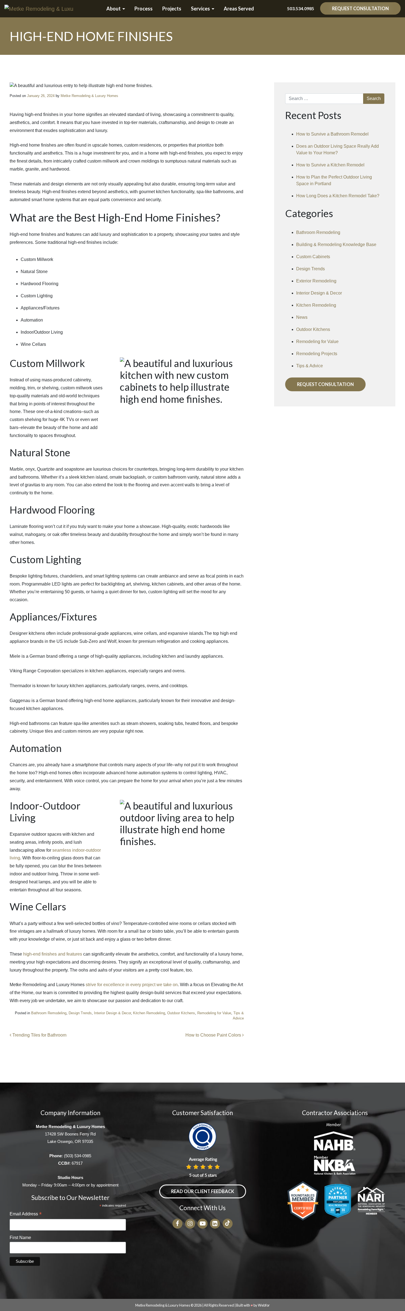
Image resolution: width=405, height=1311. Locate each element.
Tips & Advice (309, 365)
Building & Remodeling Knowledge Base (336, 244)
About (113, 9)
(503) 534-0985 (77, 1155)
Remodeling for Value (214, 1013)
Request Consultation (360, 8)
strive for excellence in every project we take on (132, 984)
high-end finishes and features (52, 954)
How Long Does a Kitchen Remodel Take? (337, 195)
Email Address (26, 1214)
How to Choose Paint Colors (213, 1035)
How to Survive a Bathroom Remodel (332, 134)
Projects (171, 9)
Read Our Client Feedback (202, 1191)
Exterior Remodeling (316, 281)
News (301, 317)
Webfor (264, 1305)
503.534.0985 (300, 8)
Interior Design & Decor (112, 1013)
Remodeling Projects (316, 353)
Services (200, 9)
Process (143, 9)
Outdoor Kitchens (181, 1013)
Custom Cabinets (313, 256)
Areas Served (239, 9)
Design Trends (80, 1013)
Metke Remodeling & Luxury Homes (89, 96)
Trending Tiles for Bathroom (38, 1035)
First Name (20, 1237)
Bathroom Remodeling (48, 1013)
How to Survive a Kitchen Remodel (330, 165)
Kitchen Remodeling (149, 1013)
